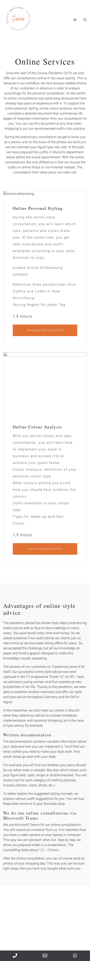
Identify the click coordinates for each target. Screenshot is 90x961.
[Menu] (75, 20)
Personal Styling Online (45, 330)
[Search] (85, 20)
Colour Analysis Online (45, 548)
